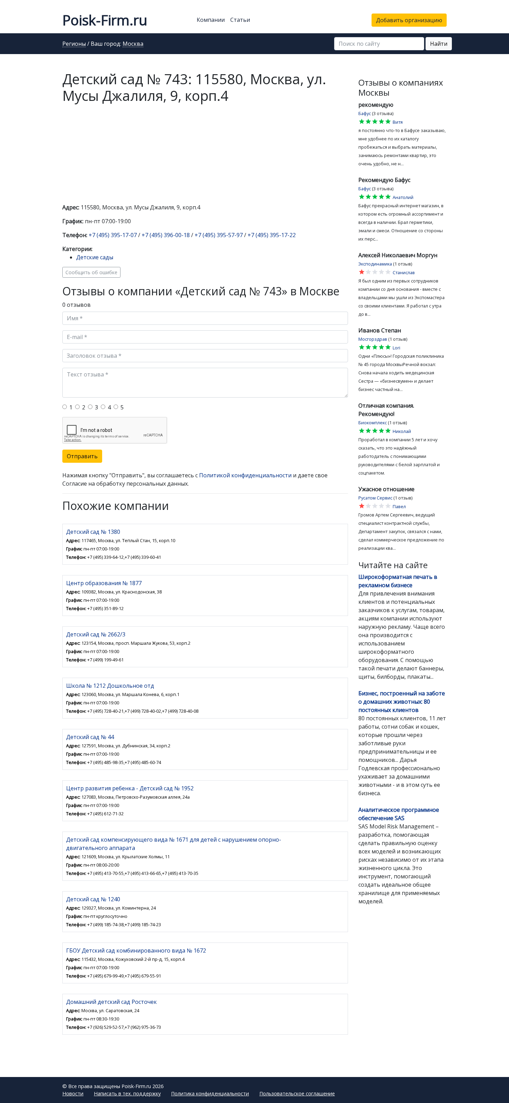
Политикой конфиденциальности (245, 475)
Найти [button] (438, 43)
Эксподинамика (375, 264)
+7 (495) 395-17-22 (272, 235)
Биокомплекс (372, 422)
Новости (72, 1093)
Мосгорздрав (372, 339)
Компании (211, 20)
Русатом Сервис (375, 498)
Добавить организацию (409, 20)
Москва (133, 44)
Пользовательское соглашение (297, 1093)
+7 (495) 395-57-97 (219, 235)
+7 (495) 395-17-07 (113, 235)
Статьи (240, 20)
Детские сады (94, 257)
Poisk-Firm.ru (104, 19)
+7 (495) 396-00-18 (166, 235)
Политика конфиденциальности (210, 1093)
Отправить (82, 456)
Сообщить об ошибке (91, 272)
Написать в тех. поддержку (127, 1093)
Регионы (74, 44)
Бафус (364, 113)
